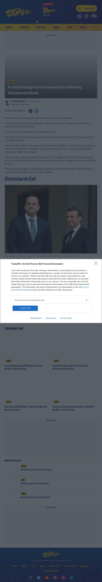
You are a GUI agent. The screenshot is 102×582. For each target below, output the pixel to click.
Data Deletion (36, 318)
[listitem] (51, 300)
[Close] (96, 264)
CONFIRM (25, 308)
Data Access (51, 318)
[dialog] (51, 291)
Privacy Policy (66, 318)
